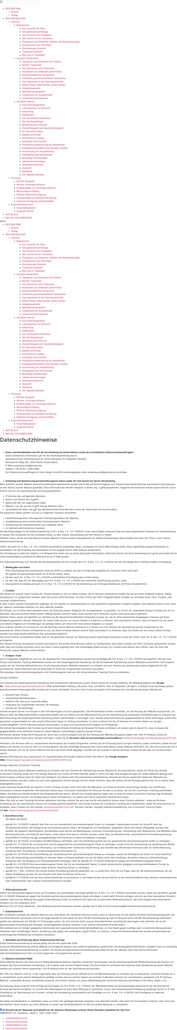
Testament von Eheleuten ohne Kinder (42, 71)
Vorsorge (16, 177)
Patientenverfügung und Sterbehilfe (35, 201)
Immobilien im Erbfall (33, 138)
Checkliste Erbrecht (32, 51)
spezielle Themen (26, 101)
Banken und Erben (31, 134)
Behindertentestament (33, 91)
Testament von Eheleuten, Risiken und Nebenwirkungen (51, 41)
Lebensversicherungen (33, 161)
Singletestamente (31, 88)
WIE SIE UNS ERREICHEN (19, 217)
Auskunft (26, 168)
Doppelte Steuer (25, 211)
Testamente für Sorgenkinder (37, 94)
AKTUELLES (12, 214)
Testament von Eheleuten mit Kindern (41, 61)
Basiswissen (23, 25)
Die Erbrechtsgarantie (33, 104)
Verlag (14, 15)
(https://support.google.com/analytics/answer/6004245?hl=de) (39, 760)
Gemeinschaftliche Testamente (38, 75)
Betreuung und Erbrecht (34, 124)
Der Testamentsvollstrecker (36, 118)
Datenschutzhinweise (17, 1021)
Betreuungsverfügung (28, 191)
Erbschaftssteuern (26, 207)
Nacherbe (27, 171)
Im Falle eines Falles (32, 131)
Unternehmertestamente (35, 98)
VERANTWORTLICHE (16, 1018)
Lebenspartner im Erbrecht (36, 108)
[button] (88, 221)
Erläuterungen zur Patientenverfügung (36, 197)
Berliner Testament (32, 65)
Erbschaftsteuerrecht (22, 204)
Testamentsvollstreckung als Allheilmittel (43, 144)
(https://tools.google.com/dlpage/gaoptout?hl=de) (149, 738)
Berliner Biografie (26, 181)
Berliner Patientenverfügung (31, 194)
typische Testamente (27, 58)
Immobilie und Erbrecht (34, 141)
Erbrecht (15, 21)
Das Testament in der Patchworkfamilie (42, 81)
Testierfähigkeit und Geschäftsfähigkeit (42, 128)
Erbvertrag (27, 111)
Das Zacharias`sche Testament (38, 68)
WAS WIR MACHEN (15, 18)
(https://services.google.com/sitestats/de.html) (33, 810)
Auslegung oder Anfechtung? (37, 154)
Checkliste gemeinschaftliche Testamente (44, 78)
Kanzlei (15, 11)
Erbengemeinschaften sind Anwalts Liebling (45, 148)
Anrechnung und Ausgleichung (38, 151)
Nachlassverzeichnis (32, 164)
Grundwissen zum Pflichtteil (36, 45)
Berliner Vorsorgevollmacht (31, 184)
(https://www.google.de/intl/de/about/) (24, 686)
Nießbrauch (28, 114)
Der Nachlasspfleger (32, 121)
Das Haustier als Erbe (33, 28)
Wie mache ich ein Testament (37, 38)
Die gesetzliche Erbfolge (35, 31)
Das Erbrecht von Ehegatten (37, 35)
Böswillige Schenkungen (34, 158)
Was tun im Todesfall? (33, 55)
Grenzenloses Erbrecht (34, 48)
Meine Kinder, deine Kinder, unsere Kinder (44, 84)
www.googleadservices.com (58, 807)
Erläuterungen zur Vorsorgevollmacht (36, 187)
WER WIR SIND (13, 8)
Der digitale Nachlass (33, 174)
